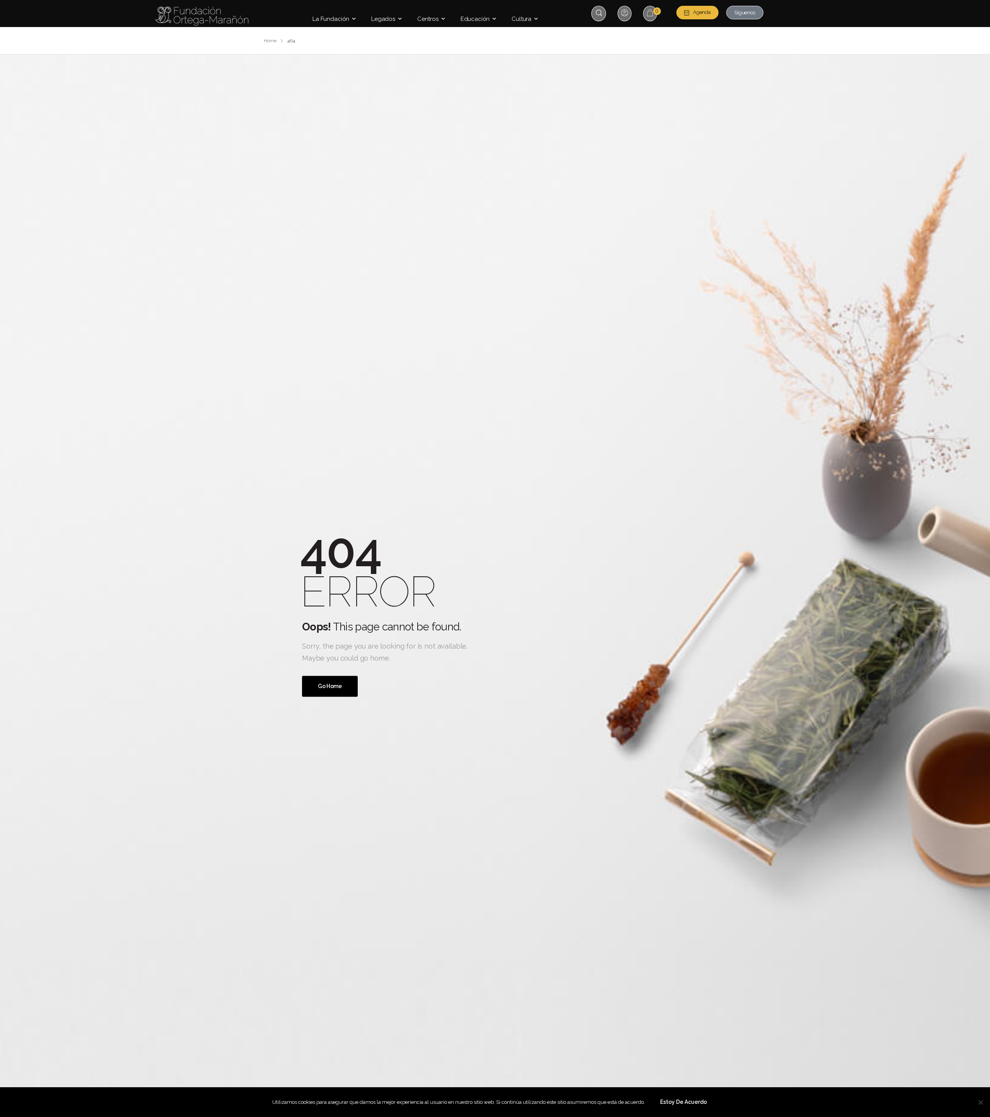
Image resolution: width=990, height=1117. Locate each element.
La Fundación (330, 18)
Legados (383, 18)
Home (270, 40)
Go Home (330, 686)
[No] (980, 1102)
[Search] (600, 13)
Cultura (521, 18)
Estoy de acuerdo (683, 1102)
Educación (475, 18)
